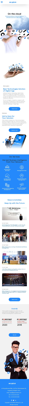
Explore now (14, 130)
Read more (14, 108)
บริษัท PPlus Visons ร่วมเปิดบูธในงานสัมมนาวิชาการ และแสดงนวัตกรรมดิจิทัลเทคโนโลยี (13, 270)
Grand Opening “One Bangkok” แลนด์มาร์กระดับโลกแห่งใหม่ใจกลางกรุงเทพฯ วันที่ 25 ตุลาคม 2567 (13, 225)
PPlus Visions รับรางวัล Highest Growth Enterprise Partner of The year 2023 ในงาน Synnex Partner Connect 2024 (14, 292)
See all (14, 335)
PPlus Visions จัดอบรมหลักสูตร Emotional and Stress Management (14, 247)
